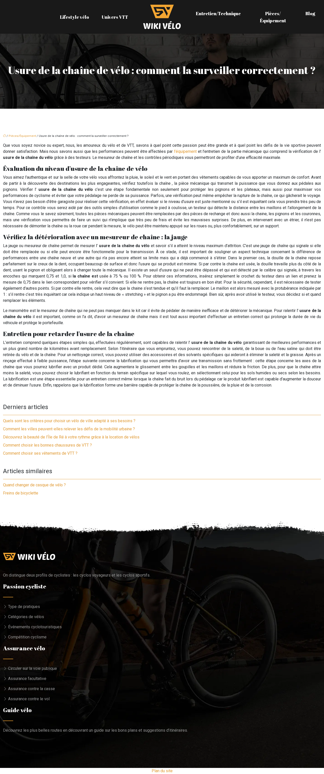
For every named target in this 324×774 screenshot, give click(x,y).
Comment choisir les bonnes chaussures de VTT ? (47, 445)
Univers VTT (115, 17)
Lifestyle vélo (74, 17)
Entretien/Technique (218, 13)
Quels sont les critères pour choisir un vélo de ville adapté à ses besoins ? (69, 420)
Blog (310, 13)
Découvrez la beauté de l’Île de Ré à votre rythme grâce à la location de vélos (71, 437)
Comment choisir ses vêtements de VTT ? (40, 453)
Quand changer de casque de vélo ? (34, 485)
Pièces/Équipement (273, 17)
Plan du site (162, 770)
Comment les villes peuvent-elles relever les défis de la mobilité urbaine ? (69, 429)
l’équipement (185, 151)
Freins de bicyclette (20, 493)
